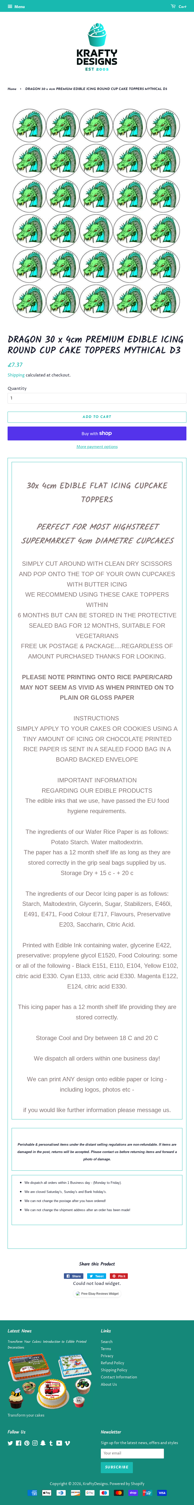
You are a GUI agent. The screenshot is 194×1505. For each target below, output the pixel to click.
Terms (106, 1349)
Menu (19, 7)
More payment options (97, 447)
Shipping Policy (114, 1370)
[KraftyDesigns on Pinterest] (27, 1444)
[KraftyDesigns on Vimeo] (67, 1444)
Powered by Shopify (127, 1484)
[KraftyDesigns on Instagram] (35, 1444)
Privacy (107, 1356)
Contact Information (119, 1377)
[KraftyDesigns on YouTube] (59, 1444)
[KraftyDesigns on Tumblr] (51, 1444)
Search (107, 1342)
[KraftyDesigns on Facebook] (18, 1444)
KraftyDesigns (95, 1484)
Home (12, 89)
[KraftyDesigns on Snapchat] (43, 1444)
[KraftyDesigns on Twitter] (10, 1444)
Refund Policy (112, 1363)
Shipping (16, 375)
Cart (182, 7)
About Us (109, 1384)
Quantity (17, 389)
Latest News (20, 1331)
